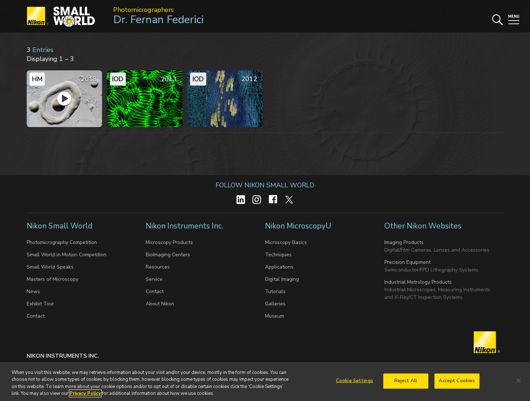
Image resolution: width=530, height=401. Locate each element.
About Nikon (160, 303)
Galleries (275, 303)
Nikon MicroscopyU (298, 226)
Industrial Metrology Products (418, 282)
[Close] (518, 380)
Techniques (278, 254)
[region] (265, 381)
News (33, 291)
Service (154, 279)
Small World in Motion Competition (66, 254)
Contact (36, 316)
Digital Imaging (282, 279)
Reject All (405, 381)
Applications (279, 266)
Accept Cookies (457, 381)
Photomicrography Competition (62, 242)
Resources (158, 266)
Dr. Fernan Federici (158, 19)
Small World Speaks (50, 266)
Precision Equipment (407, 262)
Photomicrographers (143, 9)
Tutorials (275, 291)
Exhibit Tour (40, 303)
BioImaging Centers (168, 254)
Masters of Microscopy (52, 279)
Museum (274, 316)
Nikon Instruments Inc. (185, 226)
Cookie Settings (354, 381)
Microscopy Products (169, 242)
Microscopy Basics (286, 242)
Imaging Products (404, 242)
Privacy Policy (85, 393)
